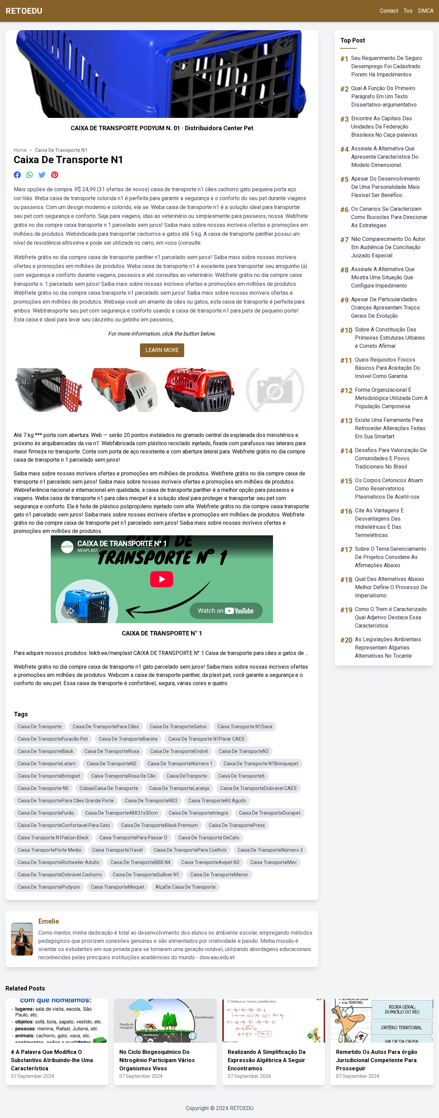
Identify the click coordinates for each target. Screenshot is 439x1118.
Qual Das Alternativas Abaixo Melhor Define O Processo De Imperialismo (391, 587)
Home (20, 150)
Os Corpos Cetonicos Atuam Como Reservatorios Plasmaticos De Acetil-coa (389, 488)
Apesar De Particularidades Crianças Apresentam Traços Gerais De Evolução (385, 307)
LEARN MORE (162, 350)
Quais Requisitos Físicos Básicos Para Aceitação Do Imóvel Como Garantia (387, 367)
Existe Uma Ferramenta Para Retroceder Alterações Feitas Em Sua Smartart (390, 428)
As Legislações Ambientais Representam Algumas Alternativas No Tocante (388, 647)
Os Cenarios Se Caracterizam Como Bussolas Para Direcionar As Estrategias (389, 217)
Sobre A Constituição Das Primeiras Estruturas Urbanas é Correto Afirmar (390, 337)
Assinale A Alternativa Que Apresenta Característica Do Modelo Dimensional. (384, 156)
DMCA (426, 11)
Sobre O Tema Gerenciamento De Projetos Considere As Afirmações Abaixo (390, 557)
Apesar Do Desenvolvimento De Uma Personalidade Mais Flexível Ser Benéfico (385, 186)
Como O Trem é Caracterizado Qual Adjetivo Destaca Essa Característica (391, 617)
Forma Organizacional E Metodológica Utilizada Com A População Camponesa (391, 398)
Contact (389, 11)
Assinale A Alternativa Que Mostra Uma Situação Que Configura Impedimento (383, 277)
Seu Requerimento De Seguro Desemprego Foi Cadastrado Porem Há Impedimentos (386, 66)
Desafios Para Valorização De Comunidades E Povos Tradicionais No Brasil (391, 458)
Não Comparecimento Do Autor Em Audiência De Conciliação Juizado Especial (388, 247)
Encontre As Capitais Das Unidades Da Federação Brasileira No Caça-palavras (384, 126)
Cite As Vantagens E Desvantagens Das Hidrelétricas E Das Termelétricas (379, 522)
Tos (408, 11)
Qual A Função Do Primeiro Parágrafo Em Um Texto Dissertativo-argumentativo (384, 96)
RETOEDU (23, 11)
